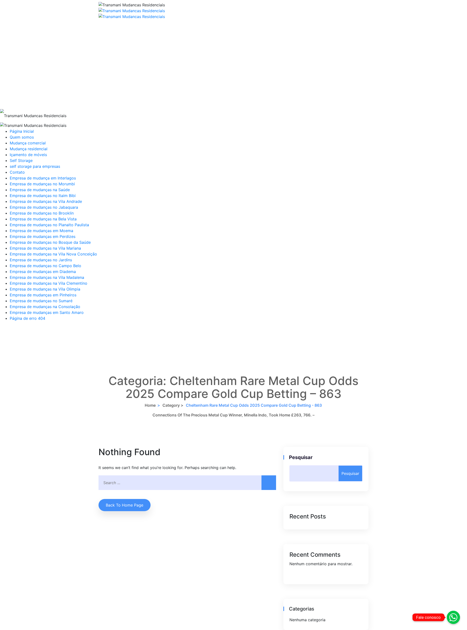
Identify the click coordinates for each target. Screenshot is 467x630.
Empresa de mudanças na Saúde (40, 189)
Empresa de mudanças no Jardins (41, 259)
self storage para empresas (35, 166)
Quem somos (22, 137)
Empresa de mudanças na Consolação (45, 306)
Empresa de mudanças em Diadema (43, 271)
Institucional (132, 56)
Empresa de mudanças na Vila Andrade (46, 201)
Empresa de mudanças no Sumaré (41, 300)
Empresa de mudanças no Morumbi (42, 183)
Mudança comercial (28, 143)
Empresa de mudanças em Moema (41, 230)
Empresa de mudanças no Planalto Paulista (49, 224)
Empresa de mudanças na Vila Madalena (47, 277)
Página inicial (132, 26)
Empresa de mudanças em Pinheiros (43, 294)
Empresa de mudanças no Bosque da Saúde (50, 242)
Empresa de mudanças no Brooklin (42, 213)
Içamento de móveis (28, 154)
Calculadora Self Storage (132, 41)
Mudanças (132, 70)
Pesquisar (301, 457)
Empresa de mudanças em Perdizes (42, 236)
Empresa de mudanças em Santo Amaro (47, 312)
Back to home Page (124, 505)
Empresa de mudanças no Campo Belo (45, 265)
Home (150, 405)
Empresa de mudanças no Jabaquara (44, 207)
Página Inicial (22, 131)
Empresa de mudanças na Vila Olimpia (45, 289)
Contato (132, 99)
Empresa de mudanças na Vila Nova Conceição (53, 254)
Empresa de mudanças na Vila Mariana (45, 248)
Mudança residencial (28, 148)
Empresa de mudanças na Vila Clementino (48, 283)
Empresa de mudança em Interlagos (43, 178)
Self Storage (132, 85)
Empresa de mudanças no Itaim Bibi (43, 195)
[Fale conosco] (453, 617)
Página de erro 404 (27, 318)
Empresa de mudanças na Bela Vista (43, 218)
